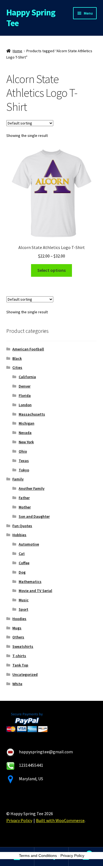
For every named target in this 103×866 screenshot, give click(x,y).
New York (26, 441)
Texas (24, 460)
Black (17, 358)
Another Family (31, 488)
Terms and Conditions (38, 855)
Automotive (29, 544)
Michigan (26, 423)
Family (18, 479)
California (27, 376)
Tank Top (20, 665)
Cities (17, 367)
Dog (22, 572)
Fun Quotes (22, 525)
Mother (25, 507)
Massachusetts (32, 414)
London (25, 404)
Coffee (24, 562)
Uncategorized (25, 674)
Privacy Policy (19, 820)
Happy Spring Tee (30, 18)
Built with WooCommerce (60, 820)
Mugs (16, 628)
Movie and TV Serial (35, 590)
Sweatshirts (22, 646)
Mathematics (30, 581)
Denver (24, 386)
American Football (28, 349)
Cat (22, 553)
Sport (23, 609)
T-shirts (19, 655)
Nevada (25, 432)
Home (17, 50)
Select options (51, 270)
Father (24, 497)
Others (18, 637)
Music (24, 599)
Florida (25, 395)
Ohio (23, 451)
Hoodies (19, 618)
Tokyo (24, 469)
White (17, 683)
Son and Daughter (34, 516)
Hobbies (19, 534)
